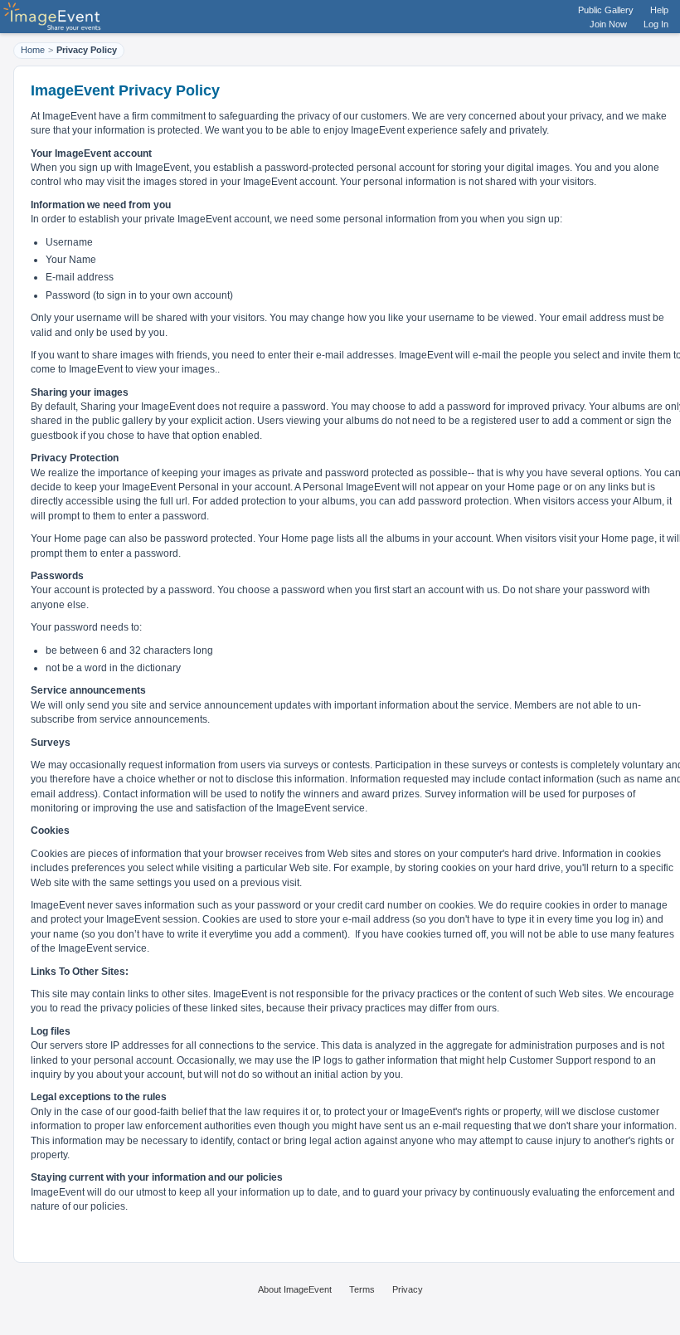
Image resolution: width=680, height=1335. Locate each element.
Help (659, 10)
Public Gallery (606, 10)
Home (33, 50)
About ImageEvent (295, 1289)
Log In (656, 24)
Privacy (407, 1289)
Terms (362, 1289)
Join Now (608, 24)
